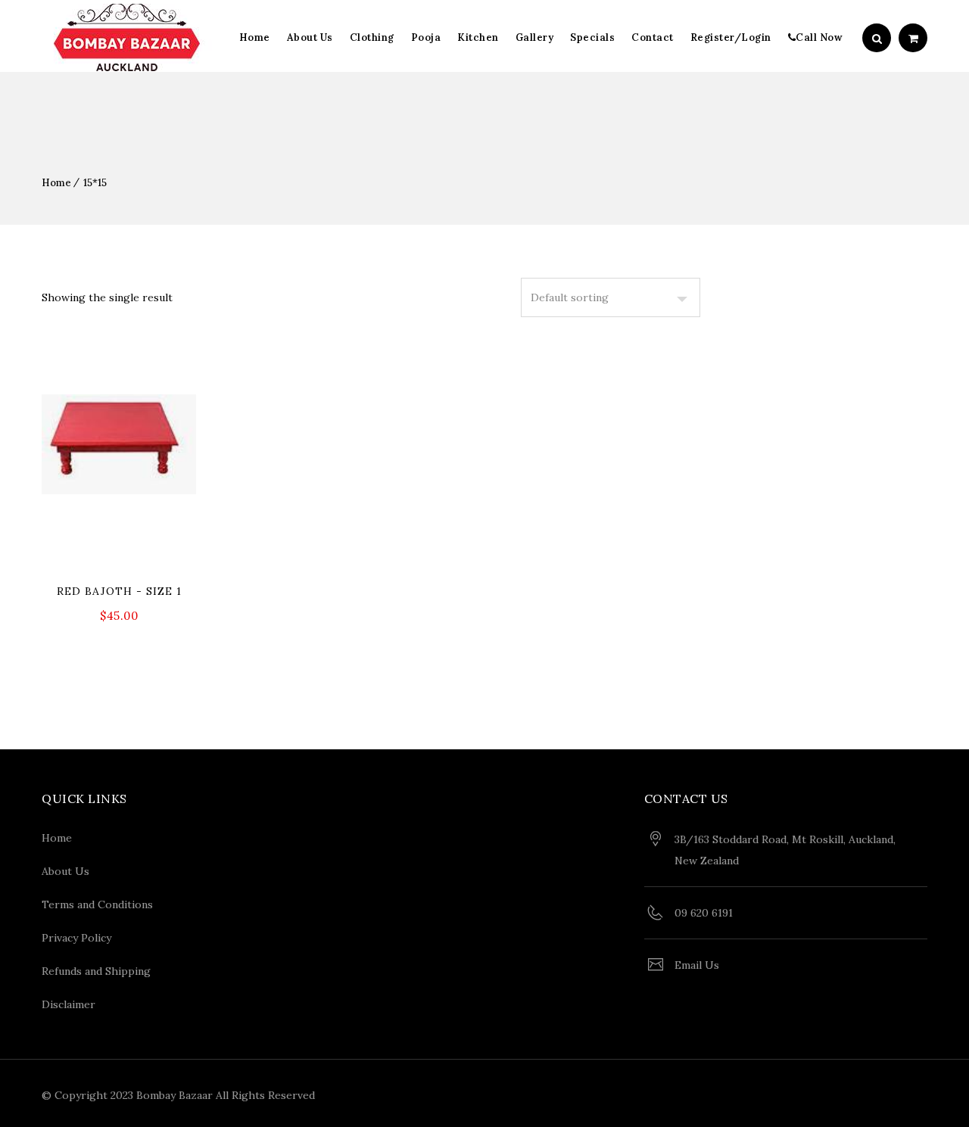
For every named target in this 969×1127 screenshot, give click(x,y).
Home (254, 37)
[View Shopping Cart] (913, 38)
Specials (592, 37)
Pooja (426, 37)
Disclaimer (68, 1004)
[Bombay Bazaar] (127, 38)
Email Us (697, 965)
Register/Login (730, 37)
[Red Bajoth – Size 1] (119, 498)
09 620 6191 (704, 913)
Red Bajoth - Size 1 (119, 591)
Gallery (535, 37)
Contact (652, 37)
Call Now (819, 37)
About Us (310, 37)
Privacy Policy (76, 938)
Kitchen (478, 37)
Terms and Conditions (97, 904)
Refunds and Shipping (96, 971)
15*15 (95, 182)
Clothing (372, 37)
